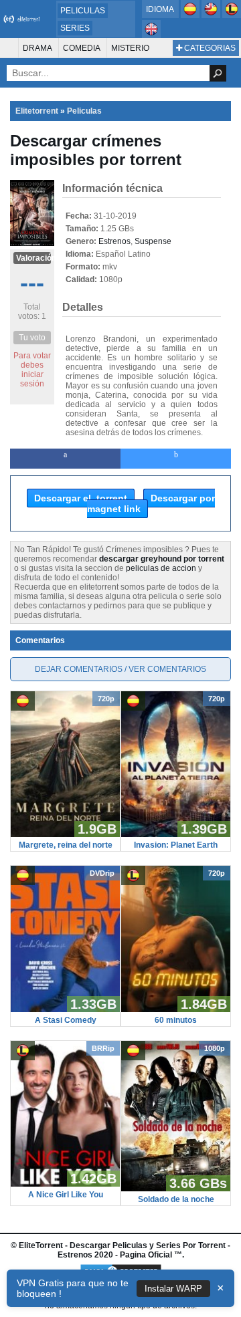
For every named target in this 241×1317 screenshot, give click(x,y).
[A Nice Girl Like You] (65, 1184)
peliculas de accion (161, 568)
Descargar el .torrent (80, 498)
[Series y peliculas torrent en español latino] (231, 15)
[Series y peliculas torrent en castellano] (191, 15)
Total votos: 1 (32, 311)
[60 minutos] (175, 1009)
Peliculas (82, 10)
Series (75, 28)
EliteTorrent (41, 1245)
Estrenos (114, 241)
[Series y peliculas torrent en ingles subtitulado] (212, 15)
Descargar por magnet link (151, 503)
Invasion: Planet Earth (176, 845)
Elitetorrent (36, 111)
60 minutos (176, 1020)
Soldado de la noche (176, 1199)
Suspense (153, 241)
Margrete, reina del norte (65, 845)
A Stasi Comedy (65, 1020)
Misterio (130, 48)
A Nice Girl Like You (65, 1194)
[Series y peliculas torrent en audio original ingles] (151, 35)
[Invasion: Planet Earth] (175, 834)
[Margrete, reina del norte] (65, 834)
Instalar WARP (173, 1289)
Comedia (81, 48)
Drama (37, 48)
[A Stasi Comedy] (65, 1009)
